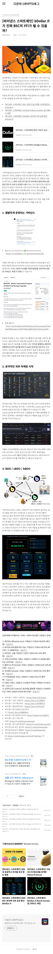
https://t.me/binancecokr (36, 727)
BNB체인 (16, 805)
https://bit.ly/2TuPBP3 (35, 700)
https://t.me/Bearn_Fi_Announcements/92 (25, 253)
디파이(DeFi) (7, 805)
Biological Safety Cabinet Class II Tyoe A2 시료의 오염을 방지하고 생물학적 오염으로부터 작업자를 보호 (19, 782)
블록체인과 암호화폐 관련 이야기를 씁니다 (20, 923)
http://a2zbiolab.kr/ (13, 774)
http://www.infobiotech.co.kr (17, 756)
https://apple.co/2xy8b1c (38, 715)
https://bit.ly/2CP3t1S (34, 706)
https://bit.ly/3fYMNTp (35, 703)
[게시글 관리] (12, 796)
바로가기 (9, 644)
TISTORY (27, 949)
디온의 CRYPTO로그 (26, 4)
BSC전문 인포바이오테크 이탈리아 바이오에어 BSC (19, 759)
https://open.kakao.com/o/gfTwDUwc (25, 736)
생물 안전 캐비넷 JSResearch (19, 777)
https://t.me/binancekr (35, 730)
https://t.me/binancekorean (22, 721)
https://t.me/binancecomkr (38, 724)
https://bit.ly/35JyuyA (36, 697)
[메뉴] (3, 3)
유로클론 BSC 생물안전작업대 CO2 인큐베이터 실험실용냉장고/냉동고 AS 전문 (18, 764)
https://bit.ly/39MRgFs (18, 712)
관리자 (35, 949)
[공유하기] (9, 796)
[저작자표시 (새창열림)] (27, 796)
